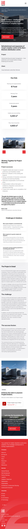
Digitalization (4, 481)
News (2, 458)
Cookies (3, 521)
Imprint (2, 518)
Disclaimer (3, 523)
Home (2, 8)
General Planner (5, 471)
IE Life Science (5, 497)
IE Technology (4, 500)
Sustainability (4, 483)
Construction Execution (7, 487)
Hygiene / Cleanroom (6, 479)
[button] (25, 3)
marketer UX (17, 516)
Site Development (5, 473)
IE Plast (3, 495)
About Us (3, 452)
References (7, 8)
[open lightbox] (14, 143)
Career (3, 456)
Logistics (3, 477)
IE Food (15, 287)
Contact (3, 463)
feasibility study (8, 289)
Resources (3, 461)
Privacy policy (4, 520)
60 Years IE (4, 454)
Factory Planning (5, 475)
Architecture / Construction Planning (10, 485)
